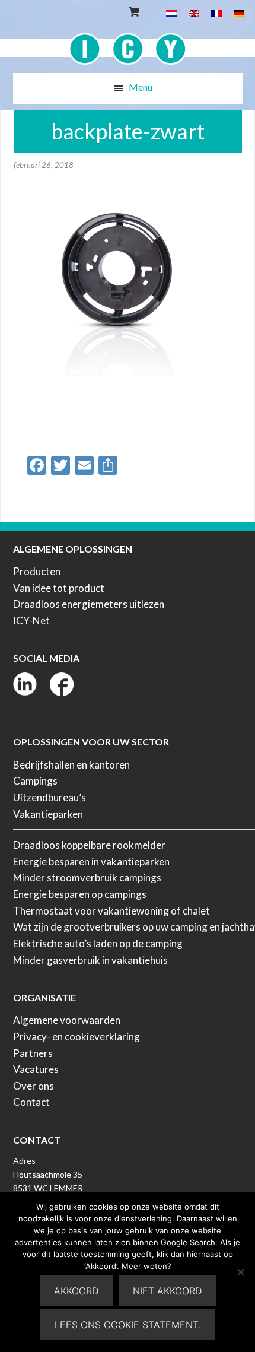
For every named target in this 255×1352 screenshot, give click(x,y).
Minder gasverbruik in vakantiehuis (90, 960)
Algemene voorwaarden (66, 1020)
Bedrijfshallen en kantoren (71, 764)
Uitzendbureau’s (49, 797)
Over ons (33, 1086)
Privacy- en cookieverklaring (76, 1036)
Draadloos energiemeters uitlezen (88, 604)
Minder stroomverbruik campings (87, 877)
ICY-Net (31, 620)
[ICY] (128, 42)
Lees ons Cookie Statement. (127, 1325)
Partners (33, 1053)
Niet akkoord (167, 1291)
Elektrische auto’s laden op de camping (98, 943)
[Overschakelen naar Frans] (216, 13)
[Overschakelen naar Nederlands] (171, 13)
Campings (35, 781)
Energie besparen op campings (79, 894)
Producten (36, 571)
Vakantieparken (48, 814)
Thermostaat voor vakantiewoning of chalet (111, 910)
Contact (31, 1102)
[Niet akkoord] (240, 1272)
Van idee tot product (58, 588)
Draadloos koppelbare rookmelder (89, 845)
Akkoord (76, 1291)
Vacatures (36, 1069)
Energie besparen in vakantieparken (91, 861)
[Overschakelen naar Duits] (239, 13)
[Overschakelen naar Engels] (194, 13)
